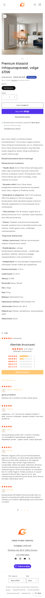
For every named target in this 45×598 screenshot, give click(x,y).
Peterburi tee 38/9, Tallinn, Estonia (22, 550)
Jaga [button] (6, 333)
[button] (4, 4)
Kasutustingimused (13, 593)
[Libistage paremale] (27, 58)
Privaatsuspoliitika (33, 590)
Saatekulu (14, 80)
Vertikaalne (8, 88)
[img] (7, 386)
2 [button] (21, 510)
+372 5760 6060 (22, 555)
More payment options (22, 117)
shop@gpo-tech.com (22, 546)
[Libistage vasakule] (17, 58)
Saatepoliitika (26, 593)
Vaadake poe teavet (12, 128)
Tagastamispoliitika (19, 590)
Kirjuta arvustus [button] (22, 372)
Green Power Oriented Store (21, 587)
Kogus (4, 93)
